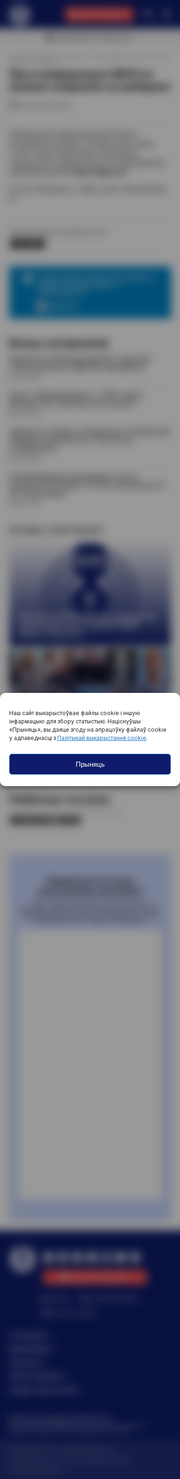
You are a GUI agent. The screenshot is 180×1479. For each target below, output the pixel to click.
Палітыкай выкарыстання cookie (101, 737)
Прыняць (90, 764)
